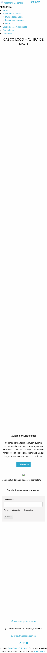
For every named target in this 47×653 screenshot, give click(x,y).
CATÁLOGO (24, 464)
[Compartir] (38, 3)
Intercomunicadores (14, 20)
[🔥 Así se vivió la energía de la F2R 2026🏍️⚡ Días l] (23, 356)
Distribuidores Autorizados (15, 26)
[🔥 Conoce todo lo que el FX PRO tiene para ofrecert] (23, 242)
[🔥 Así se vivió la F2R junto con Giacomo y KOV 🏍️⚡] (23, 313)
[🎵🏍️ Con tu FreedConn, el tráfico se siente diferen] (23, 274)
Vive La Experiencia (12, 13)
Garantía (9, 23)
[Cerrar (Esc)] (33, 3)
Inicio (5, 10)
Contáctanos (8, 30)
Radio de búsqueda (12, 510)
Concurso (7, 33)
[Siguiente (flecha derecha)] (42, 326)
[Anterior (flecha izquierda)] (4, 326)
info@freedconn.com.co (24, 635)
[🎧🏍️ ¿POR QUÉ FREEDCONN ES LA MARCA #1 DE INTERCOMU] (23, 404)
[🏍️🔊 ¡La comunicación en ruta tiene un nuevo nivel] (23, 84)
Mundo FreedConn (14, 16)
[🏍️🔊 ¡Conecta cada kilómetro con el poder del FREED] (23, 152)
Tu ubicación (9, 499)
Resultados (28, 510)
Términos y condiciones (24, 621)
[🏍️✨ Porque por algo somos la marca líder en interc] (23, 205)
